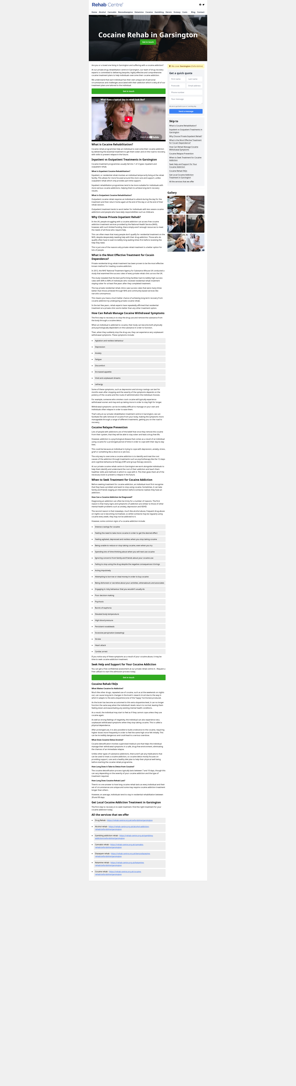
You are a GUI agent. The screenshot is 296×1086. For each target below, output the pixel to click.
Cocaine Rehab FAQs (178, 171)
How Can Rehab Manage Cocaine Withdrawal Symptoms (183, 148)
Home (94, 12)
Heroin (169, 12)
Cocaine (149, 12)
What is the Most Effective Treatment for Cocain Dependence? (185, 141)
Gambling (159, 12)
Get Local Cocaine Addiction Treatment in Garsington (181, 176)
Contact (200, 12)
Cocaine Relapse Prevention (181, 153)
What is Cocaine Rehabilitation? (183, 125)
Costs (184, 12)
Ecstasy (177, 12)
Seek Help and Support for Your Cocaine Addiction (183, 165)
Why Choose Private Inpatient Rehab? (185, 136)
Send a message (186, 111)
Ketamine (139, 12)
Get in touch (148, 42)
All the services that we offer (181, 181)
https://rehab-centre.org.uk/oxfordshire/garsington (130, 820)
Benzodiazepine (125, 12)
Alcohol (102, 12)
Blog (193, 12)
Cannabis (112, 12)
